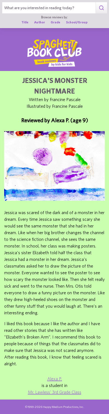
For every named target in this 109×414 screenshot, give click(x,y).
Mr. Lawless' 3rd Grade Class (54, 392)
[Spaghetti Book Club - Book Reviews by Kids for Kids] (54, 53)
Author (39, 22)
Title (25, 22)
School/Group (76, 22)
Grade (55, 22)
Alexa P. (54, 378)
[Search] (101, 7)
